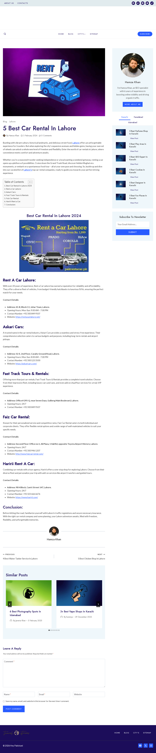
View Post (134, 138)
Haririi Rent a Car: (13, 201)
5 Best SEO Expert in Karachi (138, 158)
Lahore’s (28, 170)
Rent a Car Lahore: (13, 189)
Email (42, 694)
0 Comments (46, 135)
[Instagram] (142, 3)
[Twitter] (138, 3)
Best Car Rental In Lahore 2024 (19, 186)
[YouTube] (147, 3)
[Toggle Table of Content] (29, 182)
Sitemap (94, 34)
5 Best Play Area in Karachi (137, 145)
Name (7, 694)
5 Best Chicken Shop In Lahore (91, 556)
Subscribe (145, 34)
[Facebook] (133, 3)
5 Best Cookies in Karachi (137, 171)
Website (78, 694)
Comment (9, 661)
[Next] (98, 604)
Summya (69, 617)
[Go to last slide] (10, 604)
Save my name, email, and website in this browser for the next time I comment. (37, 701)
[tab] (49, 630)
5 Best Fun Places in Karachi (138, 197)
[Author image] (4, 135)
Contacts (22, 3)
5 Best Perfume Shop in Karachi (138, 132)
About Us (9, 3)
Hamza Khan (14, 135)
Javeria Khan (21, 620)
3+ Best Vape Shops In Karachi (77, 611)
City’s (136, 732)
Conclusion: (11, 204)
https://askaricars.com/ (26, 363)
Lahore (12, 121)
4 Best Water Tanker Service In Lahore (20, 556)
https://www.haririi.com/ (27, 497)
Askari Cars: (11, 192)
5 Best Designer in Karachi (137, 184)
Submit (132, 232)
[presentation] (29, 593)
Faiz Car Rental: (12, 198)
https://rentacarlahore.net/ (28, 317)
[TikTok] (152, 3)
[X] (146, 746)
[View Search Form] (5, 34)
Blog (70, 34)
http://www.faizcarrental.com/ (29, 454)
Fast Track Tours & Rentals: (17, 195)
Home (61, 34)
